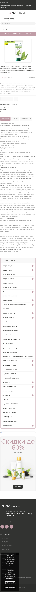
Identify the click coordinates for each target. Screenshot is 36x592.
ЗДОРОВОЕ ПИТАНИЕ (9, 365)
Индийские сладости (9, 374)
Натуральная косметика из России (14, 304)
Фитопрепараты (8, 317)
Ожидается (8, 99)
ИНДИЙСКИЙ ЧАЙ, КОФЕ (10, 378)
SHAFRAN (18, 12)
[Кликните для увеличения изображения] (18, 51)
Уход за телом (7, 270)
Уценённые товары (9, 412)
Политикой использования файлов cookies (10, 581)
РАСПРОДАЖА (7, 417)
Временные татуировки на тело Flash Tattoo (17, 356)
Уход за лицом (7, 266)
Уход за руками (7, 283)
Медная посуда (7, 391)
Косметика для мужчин (10, 330)
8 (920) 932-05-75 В (20, 5)
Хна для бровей (7, 343)
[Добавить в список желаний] (29, 41)
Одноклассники (7, 545)
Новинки (5, 399)
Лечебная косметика (9, 322)
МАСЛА (4, 292)
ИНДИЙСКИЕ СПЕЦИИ (9, 369)
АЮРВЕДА (5, 309)
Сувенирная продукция (10, 387)
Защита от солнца (8, 274)
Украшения (6, 382)
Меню (5, 29)
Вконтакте (5, 538)
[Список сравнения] (35, 29)
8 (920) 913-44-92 (15, 513)
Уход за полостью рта (9, 287)
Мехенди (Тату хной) (9, 352)
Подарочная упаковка (9, 421)
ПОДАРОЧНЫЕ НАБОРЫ (10, 404)
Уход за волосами (8, 279)
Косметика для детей (9, 326)
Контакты (5, 549)
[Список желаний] (31, 29)
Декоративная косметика (11, 339)
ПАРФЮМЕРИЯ (7, 300)
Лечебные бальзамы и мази (12, 335)
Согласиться (10, 588)
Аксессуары (6, 395)
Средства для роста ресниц (11, 348)
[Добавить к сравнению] (16, 99)
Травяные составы (8, 313)
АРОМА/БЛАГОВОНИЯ (9, 361)
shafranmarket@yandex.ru (8, 522)
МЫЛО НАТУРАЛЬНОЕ (9, 296)
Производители (7, 425)
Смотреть (18, 487)
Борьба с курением (8, 408)
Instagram (5, 542)
